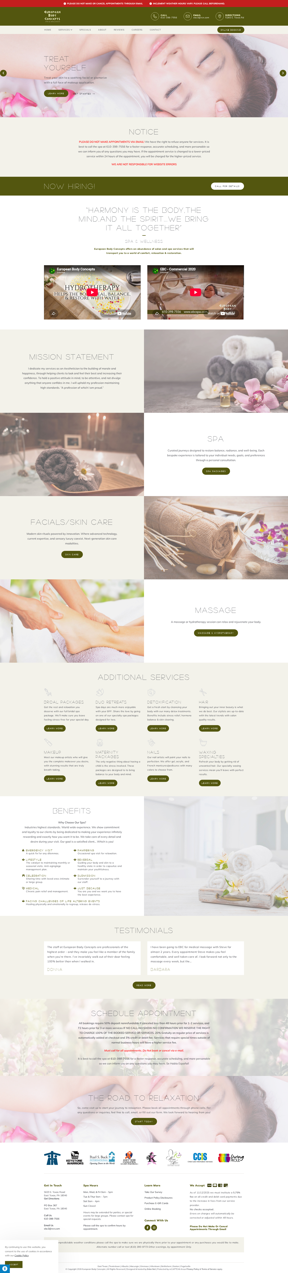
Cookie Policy (21, 1255)
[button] (3, 73)
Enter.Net (151, 1269)
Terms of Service (209, 1269)
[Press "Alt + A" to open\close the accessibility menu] (5, 1269)
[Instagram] (154, 1228)
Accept (13, 1264)
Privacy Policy (192, 1269)
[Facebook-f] (147, 1228)
